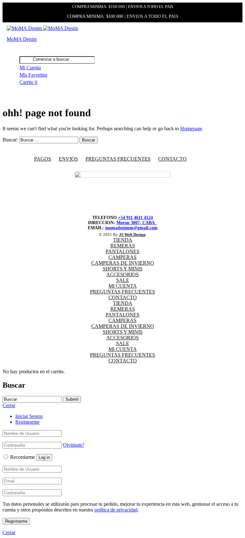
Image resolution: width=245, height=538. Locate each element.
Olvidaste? (73, 445)
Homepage (191, 128)
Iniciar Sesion (29, 416)
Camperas (122, 257)
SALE (122, 280)
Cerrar (9, 532)
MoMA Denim (22, 39)
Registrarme (27, 422)
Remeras (122, 245)
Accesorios (122, 274)
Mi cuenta (122, 286)
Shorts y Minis (123, 268)
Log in (44, 457)
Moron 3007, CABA (136, 222)
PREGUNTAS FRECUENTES (118, 159)
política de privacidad (115, 509)
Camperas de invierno (122, 263)
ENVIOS (68, 159)
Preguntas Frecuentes (122, 291)
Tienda (122, 240)
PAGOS (42, 159)
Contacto (172, 159)
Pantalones (122, 251)
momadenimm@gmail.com (131, 227)
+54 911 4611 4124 (135, 217)
